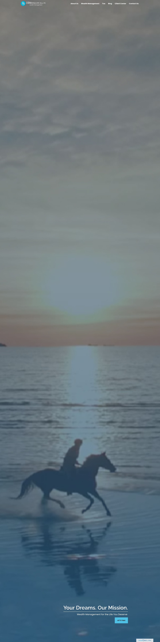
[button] (74, 3)
